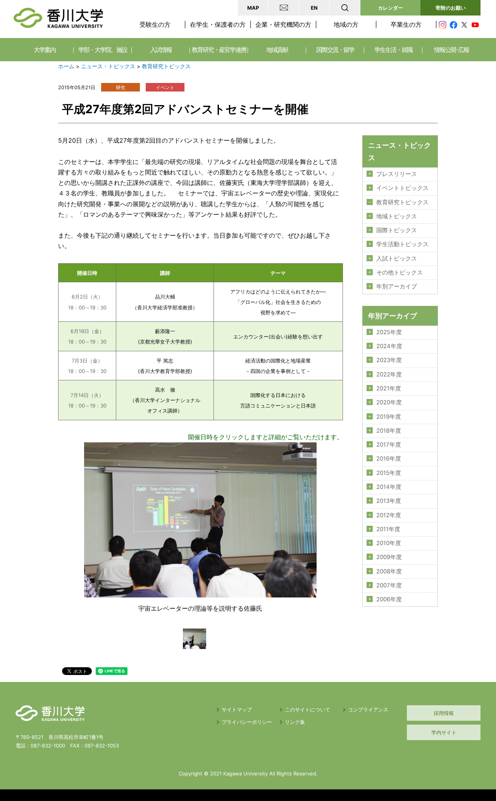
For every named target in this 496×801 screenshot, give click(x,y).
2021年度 (388, 388)
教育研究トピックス (166, 66)
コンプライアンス (368, 709)
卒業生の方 (406, 24)
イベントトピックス (402, 188)
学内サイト (443, 732)
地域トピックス (396, 216)
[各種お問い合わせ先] (284, 8)
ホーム (66, 66)
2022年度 (389, 374)
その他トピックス (399, 272)
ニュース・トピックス (108, 66)
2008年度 (389, 571)
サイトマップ (237, 709)
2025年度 (389, 332)
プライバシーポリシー (247, 722)
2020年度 (389, 402)
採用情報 (444, 713)
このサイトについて (307, 709)
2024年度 (389, 346)
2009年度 (389, 557)
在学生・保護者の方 (218, 24)
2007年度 (389, 585)
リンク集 (295, 722)
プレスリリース (396, 174)
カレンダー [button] (390, 8)
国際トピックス (396, 230)
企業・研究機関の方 (283, 24)
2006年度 (389, 599)
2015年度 (388, 473)
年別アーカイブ (396, 286)
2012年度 (388, 515)
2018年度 (388, 430)
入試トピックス (396, 258)
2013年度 (388, 500)
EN (314, 8)
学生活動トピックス (402, 244)
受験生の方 (155, 24)
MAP (253, 8)
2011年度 (388, 529)
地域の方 (346, 24)
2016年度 (388, 458)
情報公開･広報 (451, 50)
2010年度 (388, 543)
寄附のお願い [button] (451, 8)
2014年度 (388, 486)
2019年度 (388, 416)
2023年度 (389, 360)
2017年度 (388, 444)
